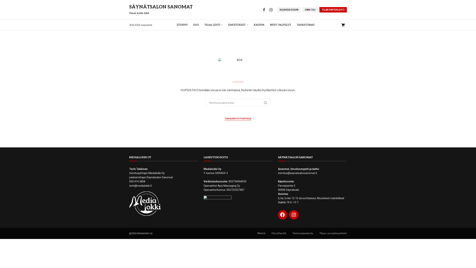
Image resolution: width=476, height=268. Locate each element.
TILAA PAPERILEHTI (333, 9)
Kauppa (259, 24)
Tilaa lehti (212, 24)
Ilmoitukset (237, 24)
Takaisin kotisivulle (238, 118)
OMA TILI (310, 9)
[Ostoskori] (343, 25)
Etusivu (182, 24)
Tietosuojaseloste (302, 233)
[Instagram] (271, 9)
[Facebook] (263, 9)
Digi (196, 24)
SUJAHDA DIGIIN (288, 9)
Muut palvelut (280, 24)
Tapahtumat (306, 24)
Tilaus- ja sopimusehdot (333, 233)
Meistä (261, 233)
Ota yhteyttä (278, 233)
